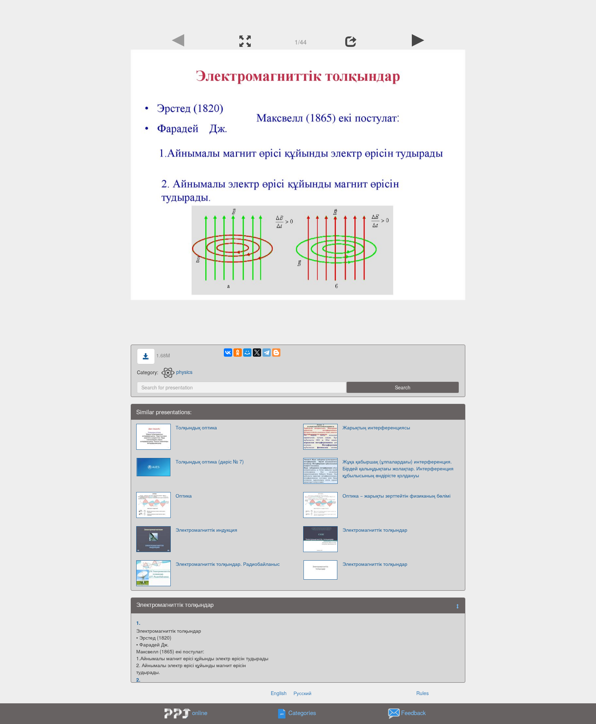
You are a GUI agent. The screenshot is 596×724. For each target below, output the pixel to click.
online (199, 712)
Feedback (413, 712)
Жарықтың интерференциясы (376, 427)
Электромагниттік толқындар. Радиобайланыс (228, 563)
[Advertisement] (298, 15)
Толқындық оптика (196, 427)
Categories (302, 712)
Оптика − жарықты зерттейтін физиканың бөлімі (396, 495)
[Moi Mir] (247, 352)
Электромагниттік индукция (206, 529)
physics (184, 371)
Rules (422, 693)
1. (138, 622)
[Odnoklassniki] (238, 352)
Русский (302, 693)
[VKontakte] (228, 352)
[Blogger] (276, 352)
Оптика (184, 495)
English (279, 693)
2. (138, 679)
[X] (257, 352)
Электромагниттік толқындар (374, 529)
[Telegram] (266, 352)
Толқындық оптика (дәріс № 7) (210, 461)
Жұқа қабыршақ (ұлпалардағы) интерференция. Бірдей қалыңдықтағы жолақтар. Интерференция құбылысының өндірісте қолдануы (398, 468)
